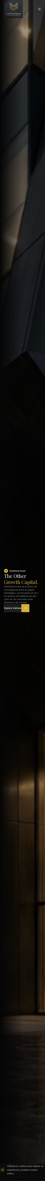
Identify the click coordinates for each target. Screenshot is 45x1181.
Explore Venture (12, 608)
